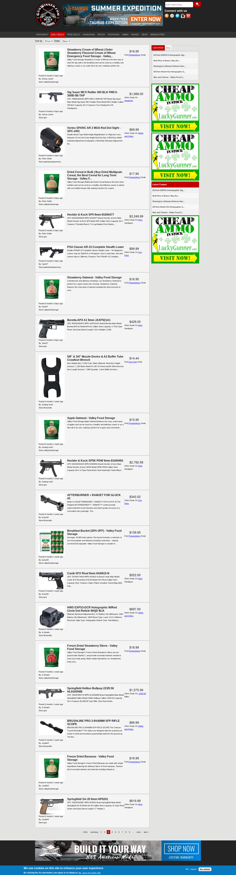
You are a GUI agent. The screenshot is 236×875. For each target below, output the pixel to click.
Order (57, 41)
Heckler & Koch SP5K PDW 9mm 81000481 (95, 460)
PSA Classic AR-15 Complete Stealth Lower (95, 246)
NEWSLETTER (157, 34)
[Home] (48, 15)
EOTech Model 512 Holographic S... (169, 72)
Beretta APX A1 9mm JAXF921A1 (89, 320)
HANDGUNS (89, 34)
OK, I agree (191, 869)
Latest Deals (159, 48)
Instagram (183, 16)
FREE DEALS (73, 34)
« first (85, 832)
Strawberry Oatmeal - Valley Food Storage (94, 277)
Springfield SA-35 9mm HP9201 (87, 799)
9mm (140, 220)
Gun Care (133, 362)
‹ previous (94, 832)
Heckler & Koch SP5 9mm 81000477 (90, 214)
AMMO (125, 34)
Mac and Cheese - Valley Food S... (169, 77)
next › (139, 832)
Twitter (178, 16)
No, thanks (205, 869)
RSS (167, 16)
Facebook (172, 16)
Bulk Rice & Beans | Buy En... (167, 61)
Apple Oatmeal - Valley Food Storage (91, 418)
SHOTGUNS (113, 34)
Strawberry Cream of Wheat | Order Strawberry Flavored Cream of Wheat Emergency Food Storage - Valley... (91, 53)
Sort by (38, 41)
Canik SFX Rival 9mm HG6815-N (88, 573)
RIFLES (101, 34)
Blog (168, 48)
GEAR (145, 34)
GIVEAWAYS (42, 34)
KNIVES (135, 34)
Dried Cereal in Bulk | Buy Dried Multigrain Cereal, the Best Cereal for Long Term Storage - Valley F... (94, 175)
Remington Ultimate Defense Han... (170, 66)
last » (146, 832)
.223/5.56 (142, 694)
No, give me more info (90, 873)
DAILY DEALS (57, 34)
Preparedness (134, 55)
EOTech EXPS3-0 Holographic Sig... (170, 55)
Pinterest (188, 16)
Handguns (128, 101)
